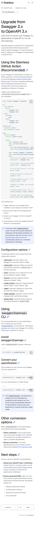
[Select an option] (17, 12)
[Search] (28, 2)
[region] (17, 149)
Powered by (22, 515)
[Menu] (32, 2)
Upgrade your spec (21, 8)
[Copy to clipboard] (31, 102)
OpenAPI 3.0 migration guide (22, 447)
